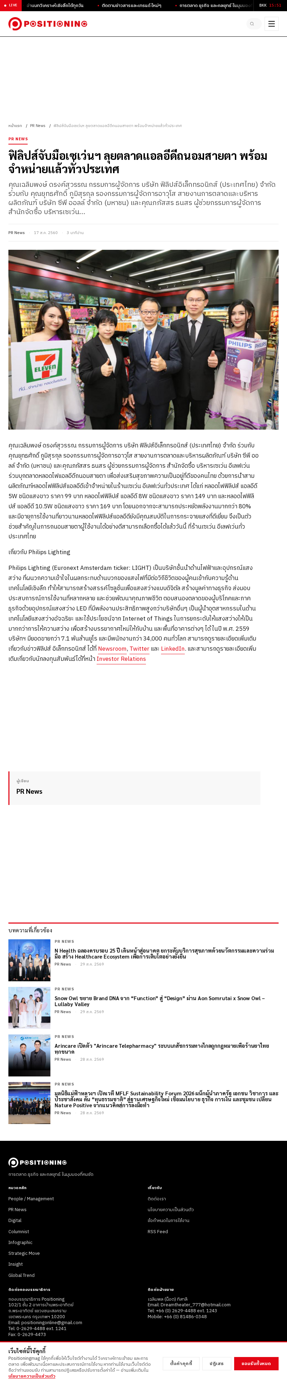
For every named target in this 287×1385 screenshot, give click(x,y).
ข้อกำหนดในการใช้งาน (168, 1220)
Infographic (20, 1242)
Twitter (139, 649)
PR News (38, 126)
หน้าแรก (15, 126)
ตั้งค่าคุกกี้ (181, 1364)
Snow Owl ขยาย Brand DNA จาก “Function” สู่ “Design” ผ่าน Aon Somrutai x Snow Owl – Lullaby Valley (160, 1001)
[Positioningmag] (47, 23)
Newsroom (112, 649)
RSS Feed (158, 1232)
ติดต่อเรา (157, 1199)
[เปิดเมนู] (272, 24)
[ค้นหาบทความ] (254, 23)
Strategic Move (24, 1253)
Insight (15, 1264)
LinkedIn (173, 649)
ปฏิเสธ (217, 1364)
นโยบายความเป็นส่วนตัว (171, 1210)
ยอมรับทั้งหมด (256, 1364)
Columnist (18, 1232)
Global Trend (21, 1275)
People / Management (31, 1199)
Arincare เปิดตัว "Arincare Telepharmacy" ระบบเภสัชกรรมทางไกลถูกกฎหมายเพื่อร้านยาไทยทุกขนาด (162, 1049)
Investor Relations (121, 659)
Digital (14, 1220)
